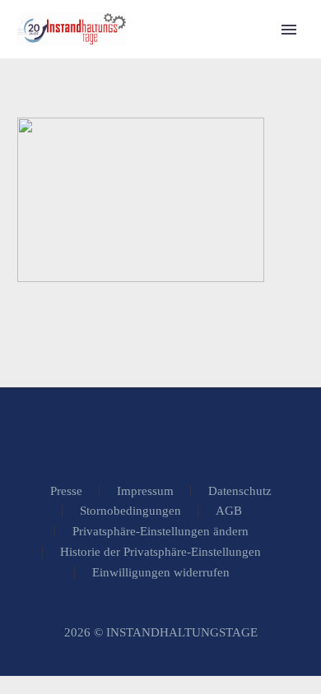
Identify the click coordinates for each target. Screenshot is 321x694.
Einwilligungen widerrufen (161, 573)
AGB (229, 511)
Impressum (145, 491)
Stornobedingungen (130, 511)
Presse (66, 491)
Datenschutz (240, 491)
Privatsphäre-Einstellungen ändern (160, 531)
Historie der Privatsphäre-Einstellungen (160, 552)
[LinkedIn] (160, 432)
